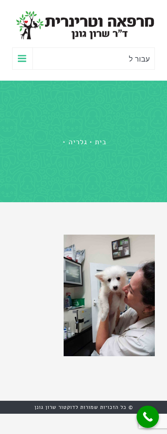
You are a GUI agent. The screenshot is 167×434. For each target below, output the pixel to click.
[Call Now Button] (148, 417)
